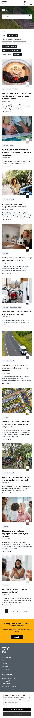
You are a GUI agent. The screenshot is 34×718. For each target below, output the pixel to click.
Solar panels (7, 54)
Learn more (6, 705)
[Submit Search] (29, 16)
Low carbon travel (8, 46)
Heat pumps (7, 43)
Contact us (5, 661)
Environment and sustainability (12, 39)
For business (6, 669)
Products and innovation (10, 50)
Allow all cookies (17, 709)
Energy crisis (11, 35)
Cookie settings (17, 714)
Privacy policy (6, 681)
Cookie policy (6, 684)
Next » (25, 611)
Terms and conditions (9, 678)
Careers (4, 664)
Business (16, 54)
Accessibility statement (9, 686)
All (4, 35)
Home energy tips (19, 43)
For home (5, 666)
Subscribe (17, 637)
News (12, 145)
